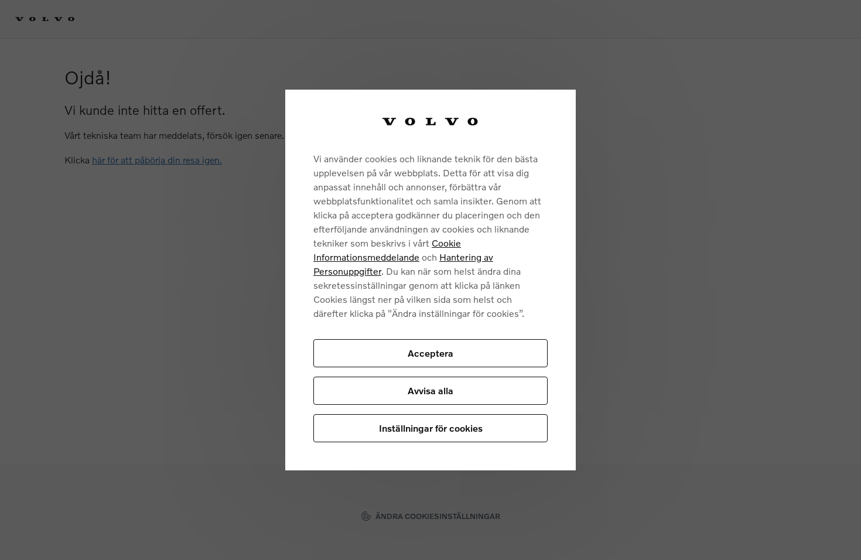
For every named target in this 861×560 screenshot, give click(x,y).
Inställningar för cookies (431, 427)
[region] (430, 280)
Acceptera (430, 352)
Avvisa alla (430, 390)
